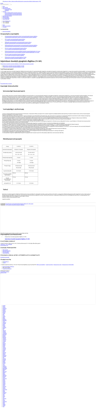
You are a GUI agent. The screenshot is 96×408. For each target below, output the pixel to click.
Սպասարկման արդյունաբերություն (13, 13)
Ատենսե (7, 10)
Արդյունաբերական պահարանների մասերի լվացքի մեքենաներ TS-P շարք (22, 52)
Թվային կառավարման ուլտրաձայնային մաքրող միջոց (18, 43)
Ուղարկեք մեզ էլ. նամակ (6, 83)
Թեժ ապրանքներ (41, 264)
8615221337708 (3, 272)
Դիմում (4, 11)
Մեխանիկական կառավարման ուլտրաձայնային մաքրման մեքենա (20, 46)
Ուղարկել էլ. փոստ (4, 271)
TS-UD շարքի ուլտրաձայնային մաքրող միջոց (15, 49)
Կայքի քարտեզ (49, 264)
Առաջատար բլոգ (58, 264)
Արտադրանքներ (6, 8)
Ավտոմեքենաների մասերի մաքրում (13, 12)
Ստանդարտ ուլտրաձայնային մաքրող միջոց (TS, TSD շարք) (19, 203)
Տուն (4, 6)
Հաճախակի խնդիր (7, 15)
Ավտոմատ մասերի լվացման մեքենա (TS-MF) (15, 58)
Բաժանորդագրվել (4, 257)
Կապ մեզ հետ (6, 19)
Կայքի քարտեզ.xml (7, 268)
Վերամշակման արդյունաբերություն (13, 14)
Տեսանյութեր (6, 16)
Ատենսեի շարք (8, 9)
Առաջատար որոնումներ (68, 264)
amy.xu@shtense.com (4, 245)
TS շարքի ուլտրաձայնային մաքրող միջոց (14, 40)
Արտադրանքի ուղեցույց (8, 266)
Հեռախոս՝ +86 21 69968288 (6, 244)
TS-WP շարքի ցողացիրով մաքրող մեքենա (14, 55)
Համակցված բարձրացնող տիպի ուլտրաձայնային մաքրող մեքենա (20, 37)
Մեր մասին (5, 7)
